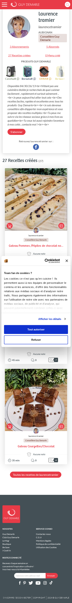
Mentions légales (43, 540)
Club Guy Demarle (10, 537)
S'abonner (16, 131)
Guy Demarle (8, 534)
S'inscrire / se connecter (17, 597)
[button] (4, 4)
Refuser (36, 339)
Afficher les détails (49, 318)
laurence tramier (36, 235)
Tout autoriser (36, 329)
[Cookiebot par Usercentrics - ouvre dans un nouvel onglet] (45, 261)
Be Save (5, 547)
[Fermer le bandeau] (67, 261)
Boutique (6, 544)
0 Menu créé (52, 55)
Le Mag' (5, 540)
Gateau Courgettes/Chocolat (36, 446)
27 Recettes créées (19, 55)
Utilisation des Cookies (46, 547)
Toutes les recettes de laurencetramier (35, 474)
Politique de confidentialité (48, 544)
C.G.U (39, 537)
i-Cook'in (6, 550)
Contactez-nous (43, 534)
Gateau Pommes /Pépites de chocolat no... (36, 246)
